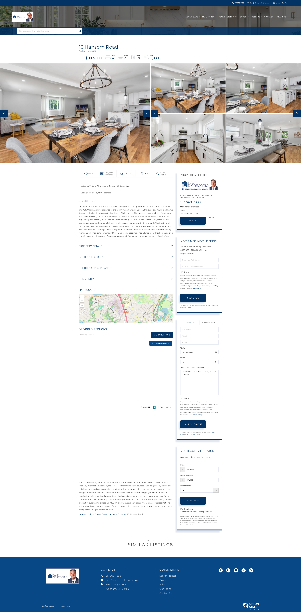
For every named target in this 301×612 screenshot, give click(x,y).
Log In (278, 3)
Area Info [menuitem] (281, 17)
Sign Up (284, 3)
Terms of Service (191, 434)
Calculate (193, 501)
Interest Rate (185, 486)
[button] (79, 31)
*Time (182, 358)
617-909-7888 (239, 3)
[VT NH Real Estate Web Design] (251, 606)
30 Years (196, 457)
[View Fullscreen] (82, 305)
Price (182, 465)
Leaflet (149, 322)
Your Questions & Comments (192, 367)
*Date (182, 348)
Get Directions (162, 335)
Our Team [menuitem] (165, 589)
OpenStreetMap (159, 322)
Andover (113, 514)
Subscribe (193, 298)
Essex (104, 514)
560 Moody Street (117, 586)
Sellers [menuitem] (256, 17)
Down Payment (186, 475)
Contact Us (193, 220)
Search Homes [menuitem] (167, 575)
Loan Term (184, 457)
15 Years (207, 457)
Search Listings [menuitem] (227, 17)
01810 (122, 514)
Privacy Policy (197, 288)
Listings (90, 514)
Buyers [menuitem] (244, 17)
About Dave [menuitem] (192, 17)
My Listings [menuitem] (208, 17)
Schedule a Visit (209, 322)
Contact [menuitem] (268, 17)
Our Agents (211, 217)
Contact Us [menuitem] (165, 593)
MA (98, 514)
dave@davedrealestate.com (259, 3)
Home (82, 514)
